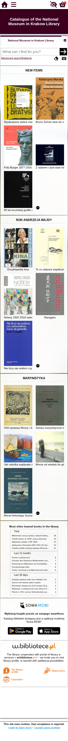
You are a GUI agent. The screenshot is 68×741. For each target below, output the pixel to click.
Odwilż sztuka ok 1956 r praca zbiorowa (29, 539)
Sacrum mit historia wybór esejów (26, 582)
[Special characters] (64, 58)
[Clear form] (56, 58)
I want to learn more (20, 727)
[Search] (63, 51)
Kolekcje (27, 58)
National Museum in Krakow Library (31, 40)
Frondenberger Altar (20, 567)
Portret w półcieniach (21, 558)
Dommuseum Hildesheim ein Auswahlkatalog (31, 564)
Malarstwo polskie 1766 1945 (24, 542)
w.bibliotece (26, 657)
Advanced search (11, 58)
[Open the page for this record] (19, 102)
